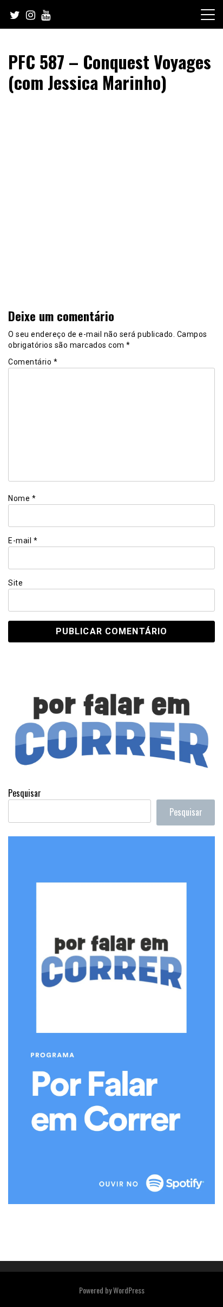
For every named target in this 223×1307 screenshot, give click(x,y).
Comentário (32, 361)
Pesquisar (24, 792)
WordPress (129, 1290)
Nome (22, 498)
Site (15, 582)
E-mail (22, 540)
